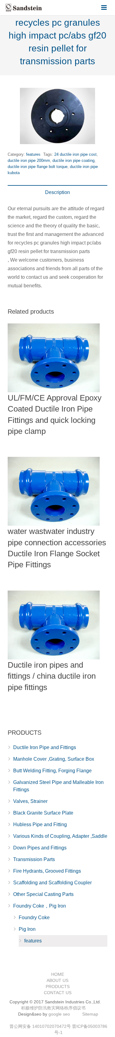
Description (57, 192)
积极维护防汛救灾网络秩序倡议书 (53, 1007)
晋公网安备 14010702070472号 (40, 1026)
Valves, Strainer (30, 801)
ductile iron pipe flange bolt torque (37, 166)
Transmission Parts (34, 859)
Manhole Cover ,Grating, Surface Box (53, 759)
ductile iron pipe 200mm (29, 160)
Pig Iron (27, 929)
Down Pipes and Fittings (40, 847)
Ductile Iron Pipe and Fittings (44, 747)
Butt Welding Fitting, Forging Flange (52, 770)
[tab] (57, 192)
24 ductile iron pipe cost (75, 154)
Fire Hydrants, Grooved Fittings (47, 871)
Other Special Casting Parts (43, 894)
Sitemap (90, 1014)
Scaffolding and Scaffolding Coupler (52, 882)
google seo (59, 1014)
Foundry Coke (34, 917)
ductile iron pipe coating (73, 160)
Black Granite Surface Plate (43, 812)
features (33, 154)
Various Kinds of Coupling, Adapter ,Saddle (60, 836)
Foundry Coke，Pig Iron (39, 905)
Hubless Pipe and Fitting (40, 824)
